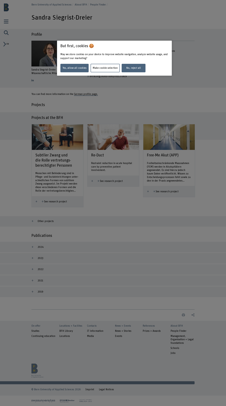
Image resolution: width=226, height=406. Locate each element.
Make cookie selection (105, 68)
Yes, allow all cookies (75, 68)
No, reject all (133, 68)
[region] (114, 58)
